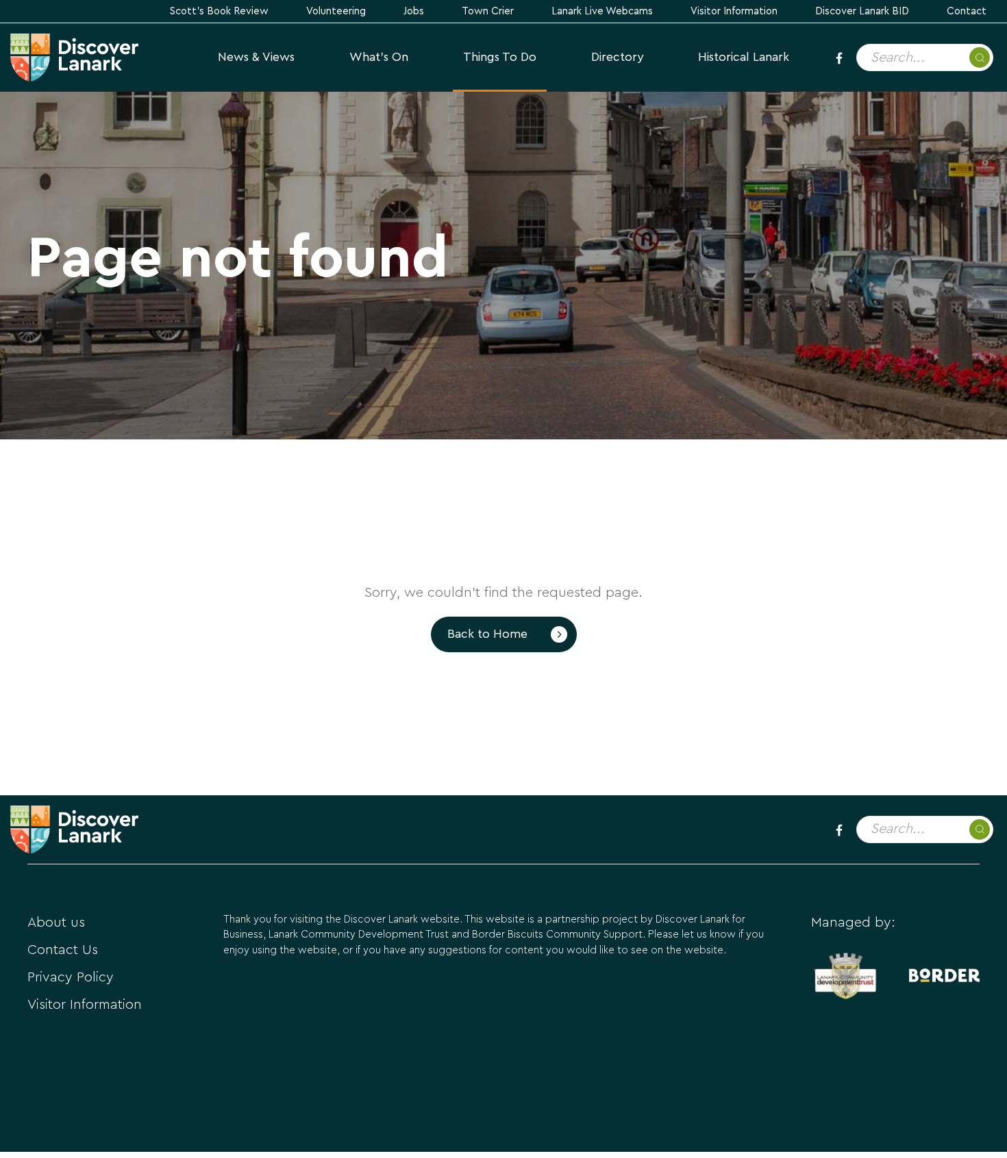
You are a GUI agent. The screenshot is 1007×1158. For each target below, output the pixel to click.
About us (56, 922)
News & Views (256, 57)
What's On (378, 57)
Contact (966, 11)
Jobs (413, 11)
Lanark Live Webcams (602, 11)
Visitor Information (734, 11)
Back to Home (487, 634)
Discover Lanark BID (862, 11)
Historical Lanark (743, 57)
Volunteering (336, 11)
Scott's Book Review (219, 11)
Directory (617, 57)
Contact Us (62, 950)
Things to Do (499, 57)
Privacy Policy (70, 977)
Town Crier (488, 11)
